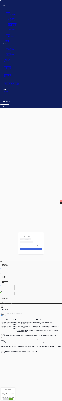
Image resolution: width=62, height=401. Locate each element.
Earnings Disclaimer (5, 265)
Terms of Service (4, 264)
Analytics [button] (2, 340)
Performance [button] (3, 336)
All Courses (4, 277)
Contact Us (3, 282)
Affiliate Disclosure (5, 266)
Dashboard (3, 278)
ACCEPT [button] (11, 398)
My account (4, 276)
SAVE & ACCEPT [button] (3, 352)
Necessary (4, 315)
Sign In (31, 248)
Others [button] (2, 348)
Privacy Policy (4, 263)
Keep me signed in (24, 245)
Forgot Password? (39, 245)
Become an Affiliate (5, 281)
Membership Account (5, 279)
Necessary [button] (2, 314)
